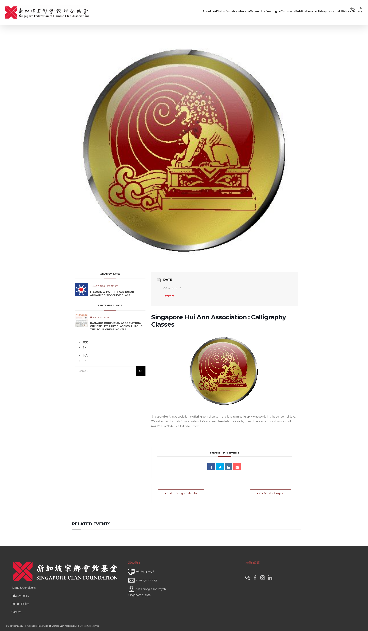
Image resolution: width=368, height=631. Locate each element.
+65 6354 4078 (145, 571)
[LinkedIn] (270, 577)
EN (360, 8)
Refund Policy (20, 603)
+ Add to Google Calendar (181, 493)
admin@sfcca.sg (146, 580)
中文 (353, 8)
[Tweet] (220, 466)
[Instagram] (262, 577)
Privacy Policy (20, 595)
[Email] (237, 466)
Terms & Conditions (24, 587)
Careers (16, 611)
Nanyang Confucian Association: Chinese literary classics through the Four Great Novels (117, 326)
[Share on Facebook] (211, 466)
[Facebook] (255, 577)
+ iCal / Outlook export (271, 493)
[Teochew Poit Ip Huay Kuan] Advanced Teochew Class (112, 293)
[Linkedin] (228, 466)
